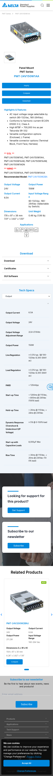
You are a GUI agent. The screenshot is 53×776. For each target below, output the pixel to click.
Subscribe (18, 545)
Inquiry (26, 85)
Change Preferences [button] (26, 771)
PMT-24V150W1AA (22, 14)
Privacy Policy (34, 756)
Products (11, 719)
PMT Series (6, 14)
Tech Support (13, 729)
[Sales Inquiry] (50, 387)
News (9, 735)
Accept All (26, 763)
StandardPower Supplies (27, 5)
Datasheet (26, 101)
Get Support (18, 510)
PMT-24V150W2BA (37, 176)
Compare (26, 93)
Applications (12, 724)
